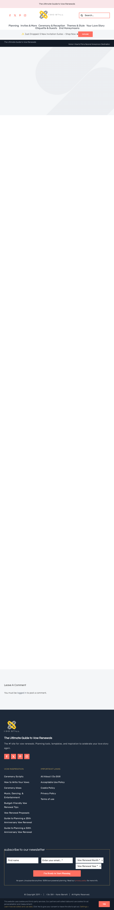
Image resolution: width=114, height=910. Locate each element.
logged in (21, 693)
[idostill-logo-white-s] (11, 721)
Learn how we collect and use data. (18, 907)
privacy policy (80, 881)
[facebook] (10, 15)
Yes (104, 904)
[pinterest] (20, 15)
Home (70, 44)
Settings (84, 907)
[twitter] (15, 15)
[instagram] (25, 15)
